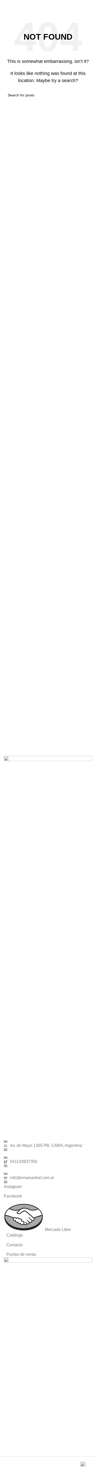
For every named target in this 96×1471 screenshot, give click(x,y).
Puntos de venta (21, 1254)
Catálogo (14, 1235)
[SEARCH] (86, 95)
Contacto (14, 1245)
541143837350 (23, 1161)
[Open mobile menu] (90, 5)
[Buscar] (70, 5)
